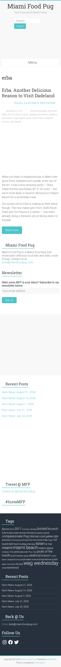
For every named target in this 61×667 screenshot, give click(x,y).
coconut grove (42, 533)
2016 (12, 529)
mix (11, 552)
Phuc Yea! (32, 552)
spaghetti (49, 118)
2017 (18, 529)
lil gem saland (19, 118)
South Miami (31, 103)
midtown (5, 552)
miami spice (45, 548)
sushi (55, 559)
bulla (4, 533)
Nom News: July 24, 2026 (17, 416)
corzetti (25, 114)
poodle (26, 556)
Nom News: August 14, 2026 (19, 398)
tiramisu (5, 122)
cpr (56, 536)
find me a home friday (38, 540)
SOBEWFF (46, 555)
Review (18, 103)
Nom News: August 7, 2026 (18, 404)
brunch (53, 529)
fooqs (50, 540)
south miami (38, 118)
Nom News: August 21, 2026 (19, 392)
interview (31, 544)
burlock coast (13, 533)
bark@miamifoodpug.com (17, 262)
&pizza (5, 529)
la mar (48, 543)
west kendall (15, 122)
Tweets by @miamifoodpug (18, 491)
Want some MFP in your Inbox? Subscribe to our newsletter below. (30, 284)
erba (4, 118)
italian (9, 118)
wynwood (13, 567)
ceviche (22, 533)
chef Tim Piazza (14, 114)
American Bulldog (29, 529)
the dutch (11, 564)
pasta (28, 118)
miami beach (25, 547)
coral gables (46, 536)
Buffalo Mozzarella (38, 111)
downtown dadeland (48, 114)
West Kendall (47, 103)
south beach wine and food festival (36, 559)
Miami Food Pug (30, 6)
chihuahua (31, 533)
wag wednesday (41, 563)
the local (19, 564)
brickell (42, 529)
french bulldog (19, 544)
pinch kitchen (17, 555)
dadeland (34, 114)
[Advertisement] (30, 344)
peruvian (24, 552)
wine (4, 568)
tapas (4, 564)
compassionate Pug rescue (20, 536)
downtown (6, 540)
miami (7, 547)
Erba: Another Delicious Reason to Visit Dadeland (28, 92)
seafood (34, 555)
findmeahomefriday (20, 540)
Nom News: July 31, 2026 (17, 410)
